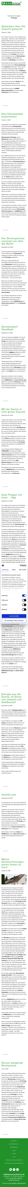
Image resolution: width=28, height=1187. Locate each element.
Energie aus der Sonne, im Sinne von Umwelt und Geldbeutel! (11, 698)
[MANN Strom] (10, 1169)
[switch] (24, 600)
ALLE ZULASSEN (14, 616)
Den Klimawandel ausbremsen (12, 115)
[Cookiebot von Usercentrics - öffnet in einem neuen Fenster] (20, 566)
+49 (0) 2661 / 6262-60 (16, 1178)
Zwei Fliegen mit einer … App (11, 496)
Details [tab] (14, 569)
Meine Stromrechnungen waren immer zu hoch (12, 863)
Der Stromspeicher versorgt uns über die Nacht (13, 240)
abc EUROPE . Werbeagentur (17, 1183)
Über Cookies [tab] (22, 569)
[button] (4, 99)
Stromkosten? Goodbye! (9, 328)
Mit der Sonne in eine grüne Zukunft (13, 410)
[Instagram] (17, 1169)
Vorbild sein (8, 794)
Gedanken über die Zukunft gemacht (13, 27)
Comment (5, 105)
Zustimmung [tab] (5, 569)
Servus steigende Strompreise (12, 1064)
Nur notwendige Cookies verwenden (14, 620)
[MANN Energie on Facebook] (14, 1169)
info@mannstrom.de (14, 1180)
